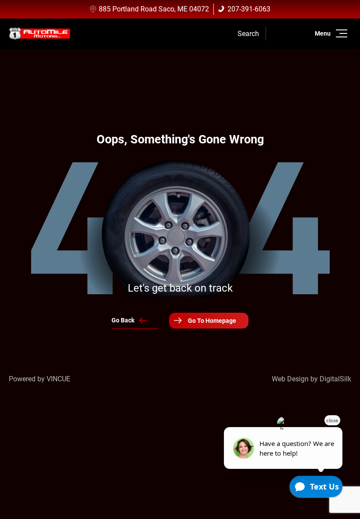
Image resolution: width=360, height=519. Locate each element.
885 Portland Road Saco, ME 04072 (154, 9)
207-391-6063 (248, 9)
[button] (340, 33)
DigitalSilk (335, 379)
